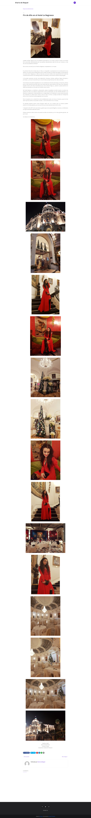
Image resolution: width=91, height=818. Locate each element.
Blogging (41, 816)
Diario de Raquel (21, 3)
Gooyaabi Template (51, 816)
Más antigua (64, 756)
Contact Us (45, 810)
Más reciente (26, 756)
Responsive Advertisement (28, 8)
